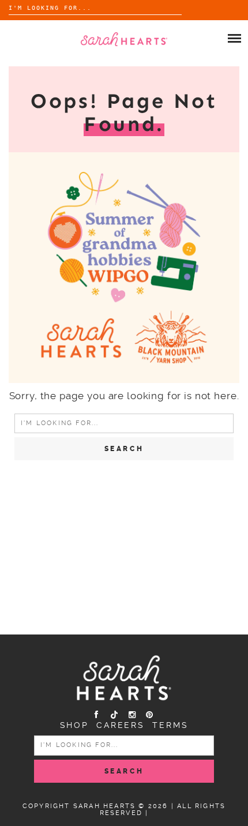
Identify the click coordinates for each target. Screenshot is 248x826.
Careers (120, 725)
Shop (74, 725)
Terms (170, 725)
